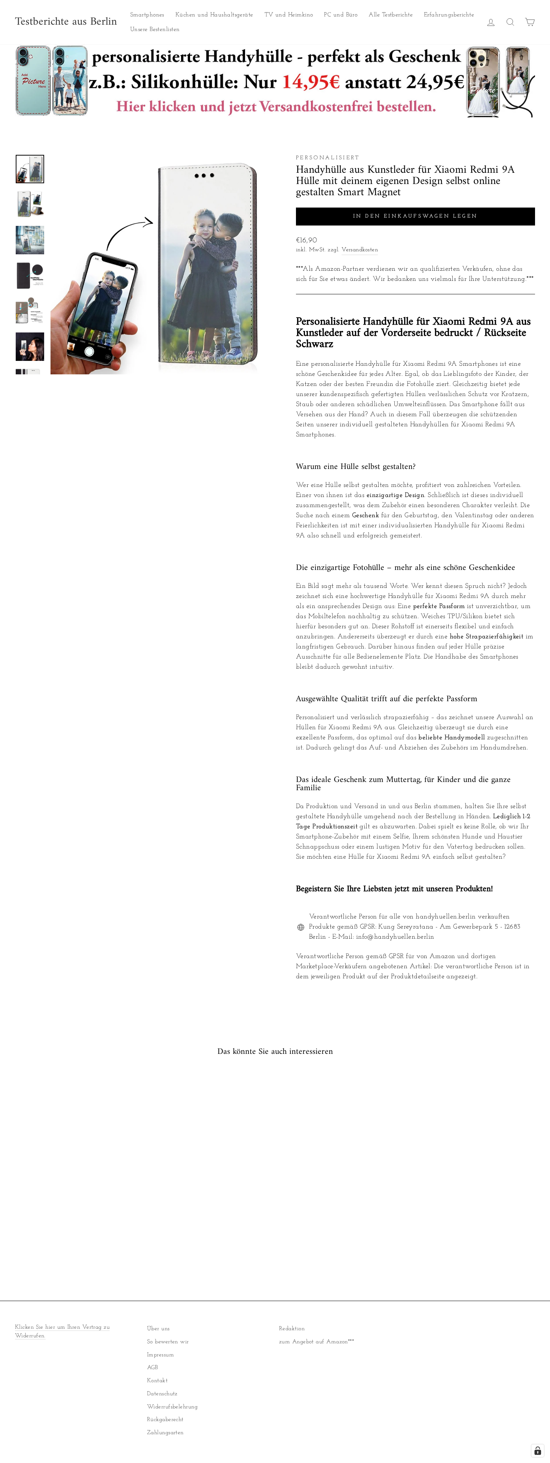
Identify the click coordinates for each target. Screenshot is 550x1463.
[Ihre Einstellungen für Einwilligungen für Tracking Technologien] (537, 1450)
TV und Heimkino (289, 15)
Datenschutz (162, 1394)
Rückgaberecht (165, 1420)
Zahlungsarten (165, 1433)
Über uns (158, 1329)
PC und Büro (340, 15)
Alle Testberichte (391, 15)
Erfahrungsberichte (449, 15)
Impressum (160, 1355)
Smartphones (147, 15)
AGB (152, 1368)
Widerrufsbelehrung (172, 1407)
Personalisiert (328, 158)
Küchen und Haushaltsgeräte (214, 15)
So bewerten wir (168, 1342)
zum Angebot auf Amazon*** (316, 1342)
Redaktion (292, 1329)
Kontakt (157, 1381)
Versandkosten (360, 250)
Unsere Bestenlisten (155, 30)
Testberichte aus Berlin (66, 22)
